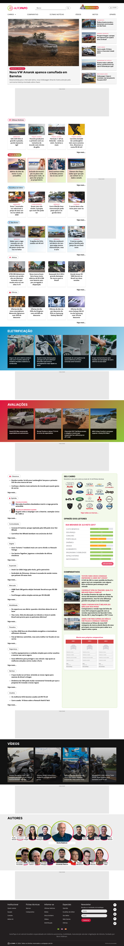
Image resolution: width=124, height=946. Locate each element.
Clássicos (15, 476)
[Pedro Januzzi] (20, 832)
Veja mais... (81, 152)
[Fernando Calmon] (37, 856)
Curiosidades (14, 524)
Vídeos (13, 744)
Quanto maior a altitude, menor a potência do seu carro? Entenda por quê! (105, 64)
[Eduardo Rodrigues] (45, 832)
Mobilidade (13, 605)
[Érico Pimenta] (87, 856)
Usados (12, 693)
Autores (15, 818)
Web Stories (67, 919)
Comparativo (30, 912)
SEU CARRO (69, 476)
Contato (10, 915)
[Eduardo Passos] (62, 856)
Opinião (14, 498)
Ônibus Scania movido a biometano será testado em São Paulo (105, 24)
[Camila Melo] (99, 856)
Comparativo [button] (32, 14)
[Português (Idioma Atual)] (58, 929)
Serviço (12, 671)
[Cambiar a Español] (66, 929)
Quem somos (12, 908)
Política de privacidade (110, 943)
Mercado (12, 585)
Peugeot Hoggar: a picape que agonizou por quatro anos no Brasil (106, 37)
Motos (14, 257)
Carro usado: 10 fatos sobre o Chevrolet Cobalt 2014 (105, 51)
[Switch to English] (62, 929)
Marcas (28, 908)
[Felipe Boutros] (79, 832)
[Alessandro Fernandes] (24, 856)
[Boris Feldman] (62, 832)
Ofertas (14, 292)
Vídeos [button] (78, 14)
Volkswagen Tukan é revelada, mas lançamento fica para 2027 (106, 78)
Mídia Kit (10, 919)
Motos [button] (95, 14)
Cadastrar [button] (86, 920)
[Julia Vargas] (32, 832)
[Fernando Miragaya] (49, 856)
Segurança (13, 649)
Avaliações (18, 404)
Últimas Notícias (18, 120)
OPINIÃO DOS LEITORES (75, 519)
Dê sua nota (107, 564)
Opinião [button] (112, 14)
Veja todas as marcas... (90, 513)
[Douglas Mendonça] (75, 856)
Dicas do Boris (14, 155)
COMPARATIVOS (72, 572)
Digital (11, 544)
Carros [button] (11, 14)
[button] (68, 8)
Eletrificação (20, 331)
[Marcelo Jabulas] (91, 832)
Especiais (12, 566)
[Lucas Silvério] (104, 832)
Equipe (10, 912)
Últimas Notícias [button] (57, 14)
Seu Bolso (14, 223)
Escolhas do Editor (16, 188)
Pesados (12, 627)
